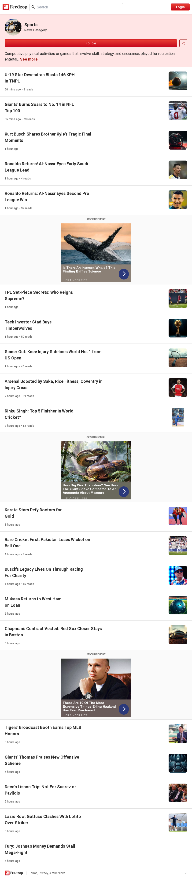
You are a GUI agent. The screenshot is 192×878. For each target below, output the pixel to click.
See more (29, 59)
